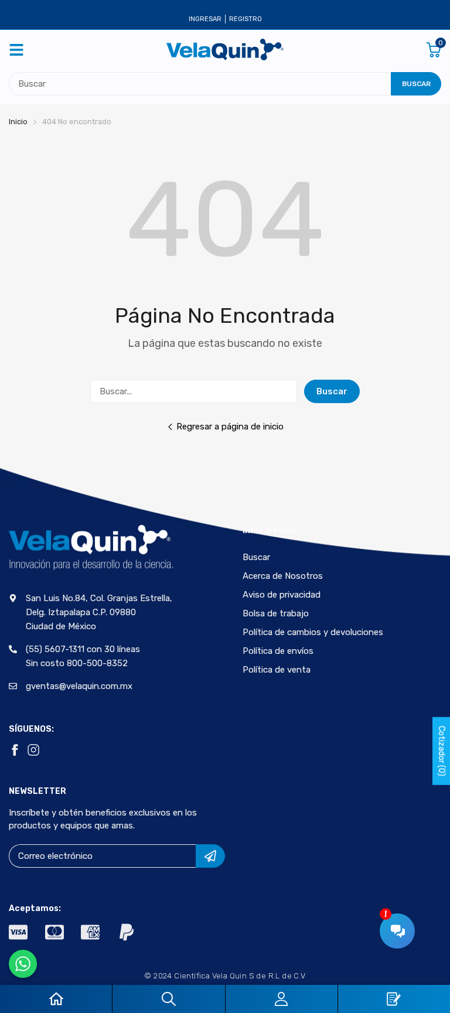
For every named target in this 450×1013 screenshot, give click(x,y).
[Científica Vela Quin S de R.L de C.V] (225, 49)
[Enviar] (210, 856)
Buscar (331, 391)
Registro (245, 19)
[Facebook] (15, 750)
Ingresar (205, 19)
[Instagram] (33, 750)
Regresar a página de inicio (230, 426)
